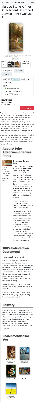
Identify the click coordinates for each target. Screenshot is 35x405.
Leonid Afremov (25, 380)
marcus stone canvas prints (9, 137)
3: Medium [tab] (6, 74)
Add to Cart (27, 108)
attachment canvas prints (9, 135)
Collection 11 (12, 397)
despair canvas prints (12, 124)
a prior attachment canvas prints (16, 139)
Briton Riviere (12, 380)
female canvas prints (27, 113)
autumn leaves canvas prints (15, 126)
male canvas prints (6, 115)
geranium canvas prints (18, 128)
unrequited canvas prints (8, 131)
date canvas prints (11, 133)
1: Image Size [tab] (7, 71)
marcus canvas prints (26, 135)
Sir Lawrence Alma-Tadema (11, 361)
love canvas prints (20, 115)
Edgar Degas (25, 362)
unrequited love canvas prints (15, 119)
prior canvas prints (25, 133)
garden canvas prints (11, 113)
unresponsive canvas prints (9, 122)
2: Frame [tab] (19, 71)
